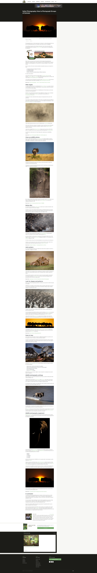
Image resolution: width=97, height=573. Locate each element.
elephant (27, 238)
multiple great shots (45, 79)
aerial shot (28, 101)
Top (73, 570)
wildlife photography (40, 462)
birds (41, 138)
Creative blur (37, 206)
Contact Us (37, 561)
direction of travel (37, 129)
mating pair (36, 276)
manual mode (37, 379)
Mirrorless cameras (29, 414)
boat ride (31, 370)
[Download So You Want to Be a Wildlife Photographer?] (40, 55)
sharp (45, 234)
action (48, 199)
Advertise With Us (38, 564)
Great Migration (44, 86)
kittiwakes (28, 93)
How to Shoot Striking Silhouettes (35, 333)
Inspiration (24, 560)
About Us (37, 560)
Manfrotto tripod (35, 450)
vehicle (31, 363)
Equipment (24, 561)
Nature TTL (26, 550)
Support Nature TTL (38, 565)
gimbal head (42, 450)
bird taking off (43, 200)
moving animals (49, 130)
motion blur (47, 75)
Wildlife (37, 38)
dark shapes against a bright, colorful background (40, 329)
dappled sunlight (49, 126)
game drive (35, 363)
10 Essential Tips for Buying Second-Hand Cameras (38, 491)
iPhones (30, 460)
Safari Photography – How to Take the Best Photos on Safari (40, 82)
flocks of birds (39, 47)
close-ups (43, 75)
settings (32, 77)
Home (26, 38)
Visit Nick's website (52, 514)
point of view (35, 76)
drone (33, 101)
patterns (30, 76)
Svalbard (36, 93)
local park (37, 507)
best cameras (35, 449)
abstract (32, 331)
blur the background (43, 233)
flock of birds (49, 312)
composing (46, 123)
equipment (36, 77)
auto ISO (42, 379)
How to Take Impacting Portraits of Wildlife (37, 203)
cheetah (37, 237)
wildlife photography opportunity (44, 80)
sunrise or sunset (48, 314)
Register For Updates (55, 559)
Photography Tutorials (31, 38)
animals (38, 138)
